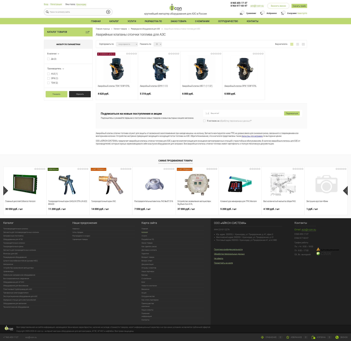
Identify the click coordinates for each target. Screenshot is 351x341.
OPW (54, 78)
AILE (54, 74)
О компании (202, 21)
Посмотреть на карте (223, 263)
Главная (96, 21)
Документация (147, 264)
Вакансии (145, 289)
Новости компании (149, 286)
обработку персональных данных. (235, 121)
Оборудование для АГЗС (13, 239)
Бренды (144, 275)
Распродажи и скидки (81, 236)
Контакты (252, 21)
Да (53, 59)
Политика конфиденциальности (228, 249)
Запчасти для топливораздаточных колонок (21, 232)
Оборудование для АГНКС (13, 282)
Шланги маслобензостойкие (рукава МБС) (20, 261)
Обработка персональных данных (229, 254)
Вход (46, 4)
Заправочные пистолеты (13, 236)
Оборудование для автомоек (15, 303)
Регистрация (56, 4)
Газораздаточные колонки (14, 243)
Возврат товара (147, 257)
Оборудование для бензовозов (15, 286)
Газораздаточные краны (13, 246)
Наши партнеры (147, 271)
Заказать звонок (278, 6)
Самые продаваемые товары (175, 160)
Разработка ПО (153, 21)
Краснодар (81, 4)
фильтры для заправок (252, 136)
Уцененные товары (80, 239)
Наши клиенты (147, 310)
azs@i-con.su (257, 6)
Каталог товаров (57, 32)
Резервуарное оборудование (15, 257)
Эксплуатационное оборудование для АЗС (20, 296)
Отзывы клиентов (148, 268)
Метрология (8, 264)
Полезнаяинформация (146, 314)
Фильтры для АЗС (10, 254)
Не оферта (218, 258)
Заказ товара (178, 21)
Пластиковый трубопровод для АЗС (17, 289)
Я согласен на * (229, 121)
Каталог (114, 21)
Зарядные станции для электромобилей (19, 300)
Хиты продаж (77, 232)
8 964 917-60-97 (239, 5)
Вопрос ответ (146, 261)
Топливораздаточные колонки (15, 229)
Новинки (75, 229)
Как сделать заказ (149, 246)
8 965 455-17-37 (239, 2)
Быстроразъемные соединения (16, 278)
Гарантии (145, 254)
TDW (54, 83)
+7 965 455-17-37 (10, 337)
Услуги (132, 21)
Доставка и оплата (149, 250)
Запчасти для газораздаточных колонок (19, 250)
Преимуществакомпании (147, 304)
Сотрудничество (228, 21)
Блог (143, 282)
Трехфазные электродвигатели (16, 293)
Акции (143, 293)
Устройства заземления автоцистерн (18, 268)
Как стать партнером (150, 300)
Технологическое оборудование (16, 307)
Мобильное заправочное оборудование (19, 275)
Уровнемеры (8, 271)
